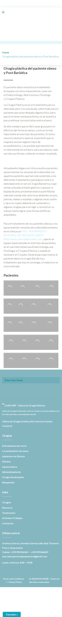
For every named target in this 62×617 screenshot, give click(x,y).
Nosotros (7, 507)
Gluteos (6, 461)
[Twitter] (27, 35)
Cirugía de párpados (13, 477)
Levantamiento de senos (15, 451)
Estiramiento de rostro (14, 445)
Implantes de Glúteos (13, 456)
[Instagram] (30, 35)
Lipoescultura (9, 466)
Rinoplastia (8, 482)
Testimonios (8, 512)
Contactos (8, 523)
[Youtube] (33, 35)
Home (5, 52)
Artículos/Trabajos (12, 518)
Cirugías (6, 502)
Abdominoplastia (11, 472)
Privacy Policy (15, 582)
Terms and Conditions (13, 579)
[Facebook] (24, 35)
